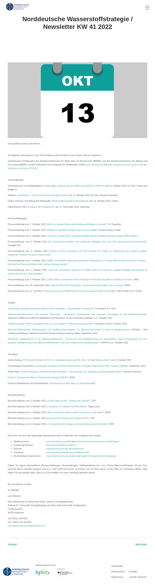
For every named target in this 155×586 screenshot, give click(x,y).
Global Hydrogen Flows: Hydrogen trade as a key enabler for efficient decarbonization (50, 323)
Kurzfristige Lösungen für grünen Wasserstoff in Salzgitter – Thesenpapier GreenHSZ (50, 308)
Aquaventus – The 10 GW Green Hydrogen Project (42, 195)
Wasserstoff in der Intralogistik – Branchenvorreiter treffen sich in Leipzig (86, 285)
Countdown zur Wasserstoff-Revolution (66, 406)
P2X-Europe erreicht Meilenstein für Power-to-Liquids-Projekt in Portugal (79, 291)
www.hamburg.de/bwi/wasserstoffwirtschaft (67, 452)
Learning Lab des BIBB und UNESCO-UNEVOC (81, 185)
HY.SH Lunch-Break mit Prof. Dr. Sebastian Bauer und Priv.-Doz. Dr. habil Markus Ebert (66, 360)
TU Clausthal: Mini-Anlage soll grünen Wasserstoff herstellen (77, 424)
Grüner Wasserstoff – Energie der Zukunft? (68, 400)
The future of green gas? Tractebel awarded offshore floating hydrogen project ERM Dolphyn (92, 236)
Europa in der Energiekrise (41, 207)
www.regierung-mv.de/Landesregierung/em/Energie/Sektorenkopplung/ (81, 456)
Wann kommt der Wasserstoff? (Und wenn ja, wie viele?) (75, 412)
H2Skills (47, 185)
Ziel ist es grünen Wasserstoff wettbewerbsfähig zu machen (76, 224)
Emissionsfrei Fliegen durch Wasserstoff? (67, 418)
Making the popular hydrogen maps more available (72, 230)
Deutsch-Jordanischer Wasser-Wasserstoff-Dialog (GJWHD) (38, 377)
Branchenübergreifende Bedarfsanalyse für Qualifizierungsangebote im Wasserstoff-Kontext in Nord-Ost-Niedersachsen (69, 329)
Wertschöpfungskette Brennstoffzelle (70, 201)
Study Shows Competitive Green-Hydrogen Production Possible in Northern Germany (89, 279)
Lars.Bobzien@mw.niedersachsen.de (26, 525)
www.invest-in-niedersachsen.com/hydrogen (97, 441)
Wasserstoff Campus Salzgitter (112, 366)
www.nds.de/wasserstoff (58, 441)
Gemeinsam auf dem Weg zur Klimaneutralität (72, 383)
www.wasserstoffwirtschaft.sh (61, 445)
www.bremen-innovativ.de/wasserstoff (64, 448)
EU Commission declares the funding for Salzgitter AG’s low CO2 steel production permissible (97, 241)
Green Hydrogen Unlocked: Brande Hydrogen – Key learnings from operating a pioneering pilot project (71, 371)
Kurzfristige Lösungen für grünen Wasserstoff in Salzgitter (63, 366)
